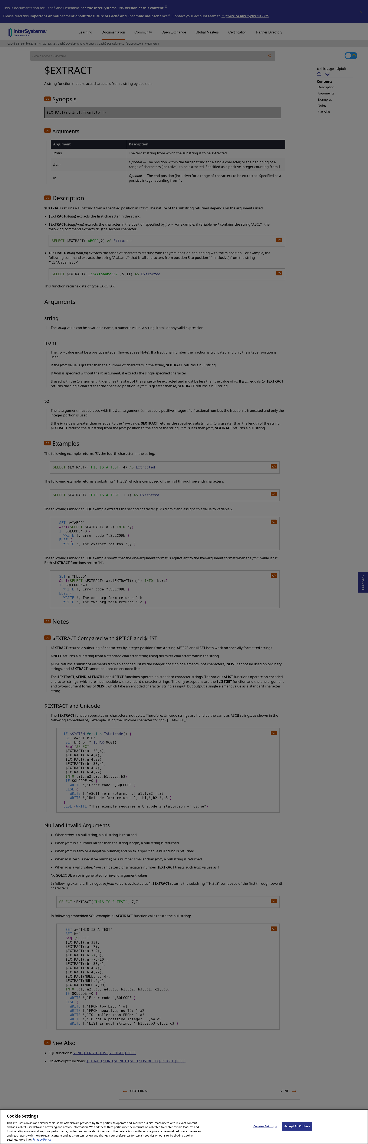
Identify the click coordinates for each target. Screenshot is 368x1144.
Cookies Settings (265, 1126)
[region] (184, 1126)
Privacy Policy (42, 1139)
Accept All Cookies (297, 1126)
